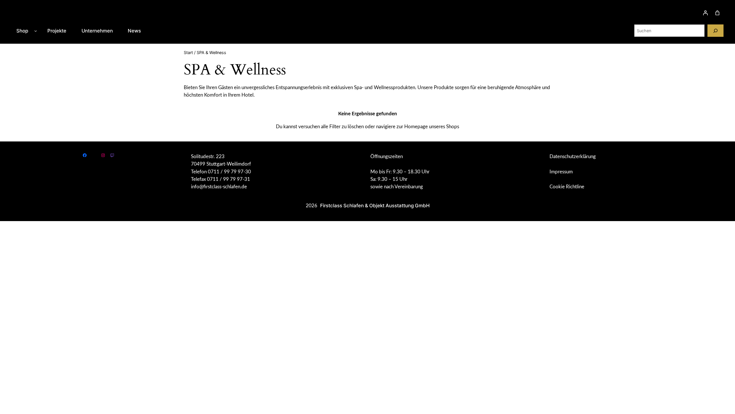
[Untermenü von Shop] (35, 30)
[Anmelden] (705, 13)
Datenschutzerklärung (573, 156)
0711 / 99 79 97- (226, 171)
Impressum (561, 171)
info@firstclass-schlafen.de (219, 186)
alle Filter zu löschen (342, 126)
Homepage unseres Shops (431, 126)
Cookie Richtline (567, 186)
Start (188, 52)
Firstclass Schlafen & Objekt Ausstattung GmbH (375, 205)
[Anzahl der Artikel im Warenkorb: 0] (717, 13)
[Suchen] (715, 30)
